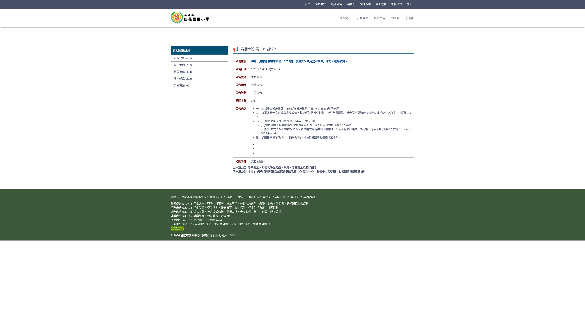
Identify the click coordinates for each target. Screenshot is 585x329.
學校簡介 (345, 18)
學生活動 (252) (183, 65)
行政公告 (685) (183, 58)
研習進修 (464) (183, 72)
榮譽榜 (351, 4)
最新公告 (336, 4)
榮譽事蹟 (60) (182, 85)
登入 (409, 4)
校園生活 (379, 18)
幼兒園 (395, 18)
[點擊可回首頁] (190, 17)
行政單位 (362, 18)
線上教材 (381, 4)
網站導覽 (320, 4)
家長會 (409, 18)
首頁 (307, 4)
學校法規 (396, 4)
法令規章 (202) (183, 78)
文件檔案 (365, 4)
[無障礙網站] (292, 228)
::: (172, 3)
